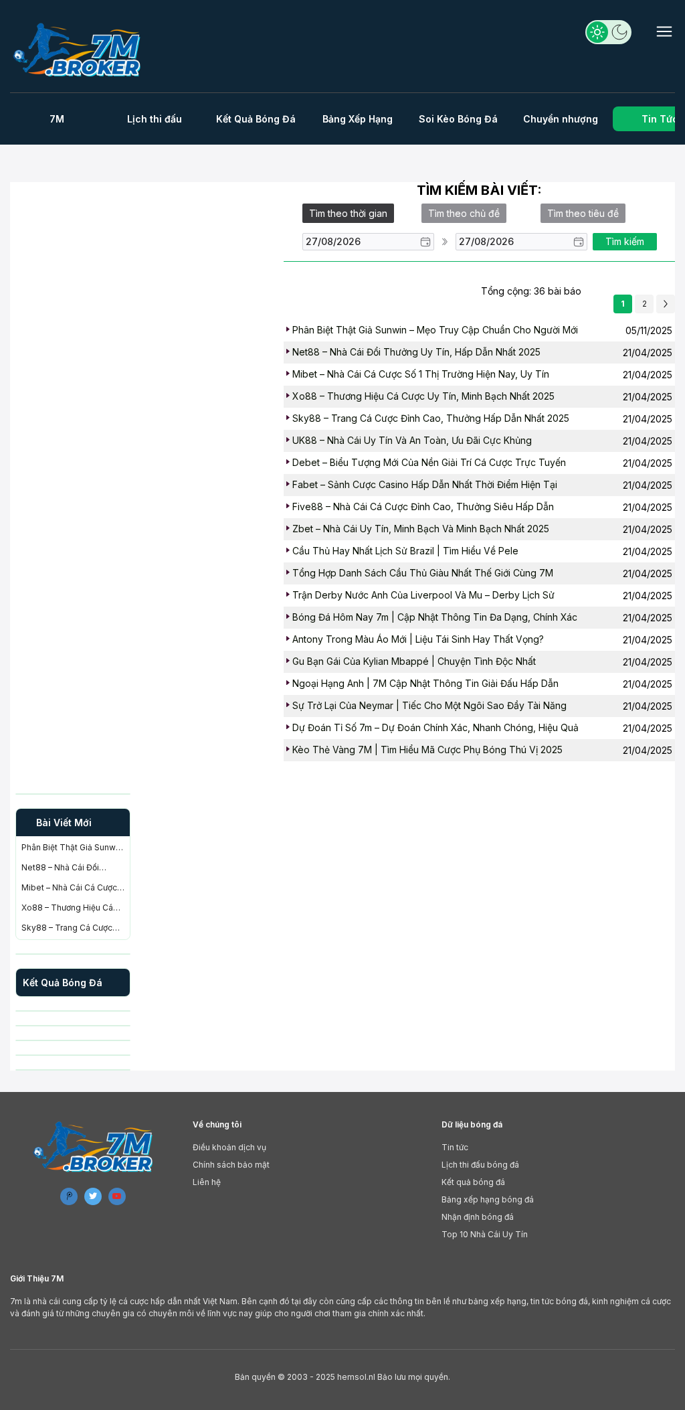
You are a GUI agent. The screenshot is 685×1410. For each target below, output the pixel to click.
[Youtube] (117, 1196)
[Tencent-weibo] (69, 1196)
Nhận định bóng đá (478, 1217)
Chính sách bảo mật (231, 1165)
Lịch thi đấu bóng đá (480, 1165)
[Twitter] (93, 1196)
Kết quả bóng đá (473, 1182)
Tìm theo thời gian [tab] (348, 213)
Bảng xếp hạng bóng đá (488, 1199)
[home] (78, 49)
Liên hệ (207, 1182)
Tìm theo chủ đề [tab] (464, 213)
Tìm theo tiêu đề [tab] (583, 213)
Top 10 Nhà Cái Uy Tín (485, 1234)
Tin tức (455, 1147)
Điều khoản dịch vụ (229, 1147)
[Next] (665, 304)
